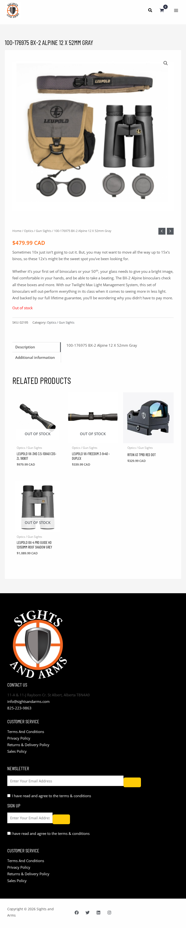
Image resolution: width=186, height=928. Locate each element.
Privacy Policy (18, 738)
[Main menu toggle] (176, 10)
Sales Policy (17, 751)
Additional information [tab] (35, 357)
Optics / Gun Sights (37, 231)
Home (16, 231)
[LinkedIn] (98, 912)
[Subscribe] (132, 782)
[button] (150, 11)
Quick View (37, 439)
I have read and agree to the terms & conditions (51, 795)
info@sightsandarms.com (28, 701)
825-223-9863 (19, 708)
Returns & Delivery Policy (28, 744)
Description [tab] (25, 347)
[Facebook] (77, 912)
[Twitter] (87, 912)
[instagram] (109, 912)
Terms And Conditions (25, 731)
